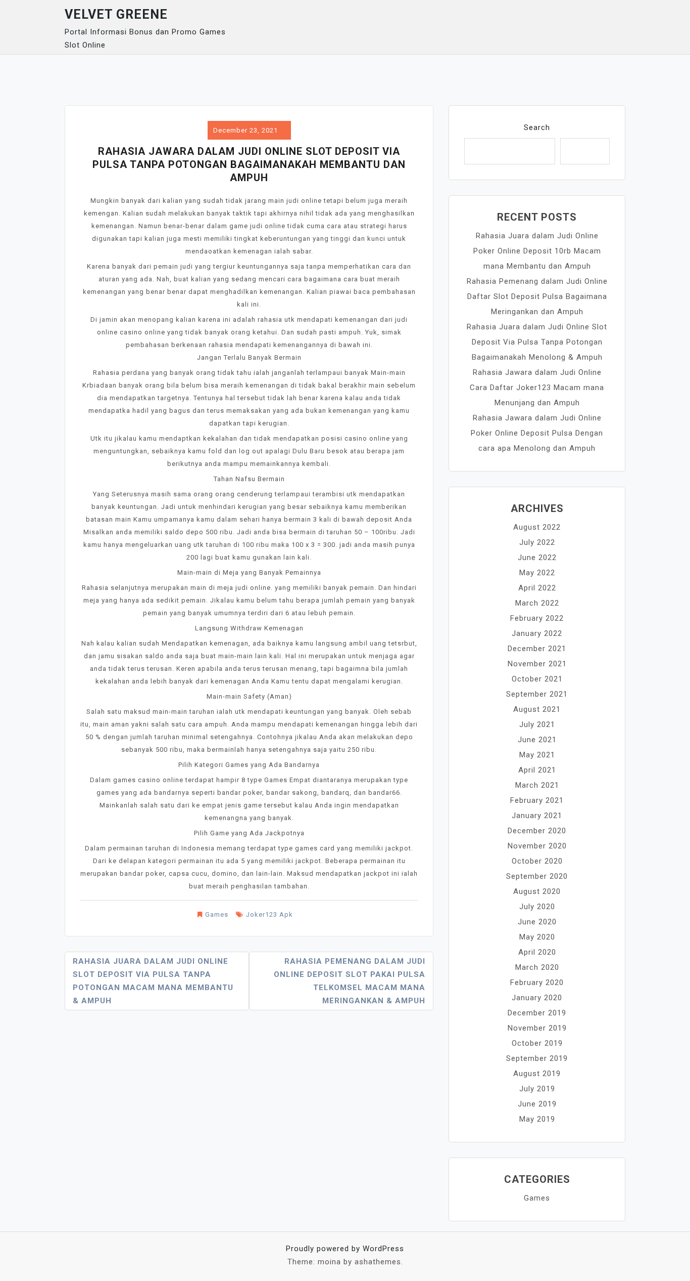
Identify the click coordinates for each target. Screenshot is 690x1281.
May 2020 (537, 937)
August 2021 (537, 709)
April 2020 (537, 952)
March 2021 (537, 785)
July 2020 (537, 906)
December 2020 (537, 830)
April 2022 (537, 587)
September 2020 (537, 876)
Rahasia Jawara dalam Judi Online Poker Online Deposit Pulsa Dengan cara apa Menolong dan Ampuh (537, 433)
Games (216, 914)
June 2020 (537, 921)
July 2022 (537, 542)
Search (537, 127)
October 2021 (537, 679)
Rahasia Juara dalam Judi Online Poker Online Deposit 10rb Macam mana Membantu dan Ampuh (537, 251)
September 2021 (537, 694)
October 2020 (537, 861)
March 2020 (537, 967)
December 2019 (537, 1012)
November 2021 (537, 663)
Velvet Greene (116, 14)
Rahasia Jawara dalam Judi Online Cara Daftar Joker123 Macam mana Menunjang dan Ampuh (537, 387)
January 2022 (537, 633)
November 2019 (537, 1028)
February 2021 (537, 800)
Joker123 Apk (269, 914)
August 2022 (537, 527)
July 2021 (537, 724)
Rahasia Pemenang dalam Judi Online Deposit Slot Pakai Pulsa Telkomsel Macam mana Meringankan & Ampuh (349, 981)
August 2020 (537, 891)
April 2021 (537, 770)
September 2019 (537, 1058)
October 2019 (537, 1043)
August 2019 (537, 1073)
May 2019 (537, 1119)
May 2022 (537, 572)
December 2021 (537, 648)
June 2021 (537, 739)
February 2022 (537, 618)
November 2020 (537, 845)
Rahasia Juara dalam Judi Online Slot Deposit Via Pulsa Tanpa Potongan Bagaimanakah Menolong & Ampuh (537, 342)
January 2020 (537, 997)
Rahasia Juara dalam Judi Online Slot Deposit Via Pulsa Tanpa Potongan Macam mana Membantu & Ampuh (153, 981)
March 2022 (537, 603)
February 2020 (537, 982)
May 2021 (537, 754)
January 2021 (537, 815)
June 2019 (537, 1103)
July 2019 (537, 1088)
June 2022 (537, 557)
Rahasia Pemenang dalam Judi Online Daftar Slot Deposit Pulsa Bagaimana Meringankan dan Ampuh (537, 296)
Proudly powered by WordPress (345, 1248)
